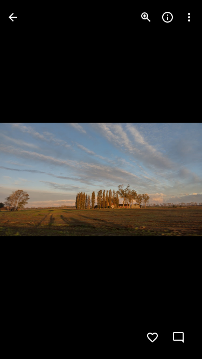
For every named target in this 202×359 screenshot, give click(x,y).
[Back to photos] (13, 17)
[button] (30, 180)
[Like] (152, 337)
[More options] (189, 17)
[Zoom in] (146, 17)
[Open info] (167, 17)
